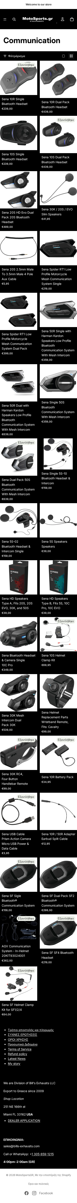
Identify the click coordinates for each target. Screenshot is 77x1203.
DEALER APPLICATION (24, 1120)
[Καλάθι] (72, 19)
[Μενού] (5, 19)
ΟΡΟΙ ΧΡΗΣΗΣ (18, 1039)
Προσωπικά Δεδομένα (22, 1044)
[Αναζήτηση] (14, 19)
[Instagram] (34, 1193)
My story (14, 1063)
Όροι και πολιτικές (38, 1183)
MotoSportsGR (25, 1175)
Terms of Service (19, 1049)
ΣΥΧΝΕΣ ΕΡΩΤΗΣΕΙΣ (22, 1034)
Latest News (16, 1058)
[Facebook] (26, 1193)
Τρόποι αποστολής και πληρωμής (31, 1030)
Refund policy (17, 1054)
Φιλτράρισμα (16, 56)
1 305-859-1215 (43, 1154)
